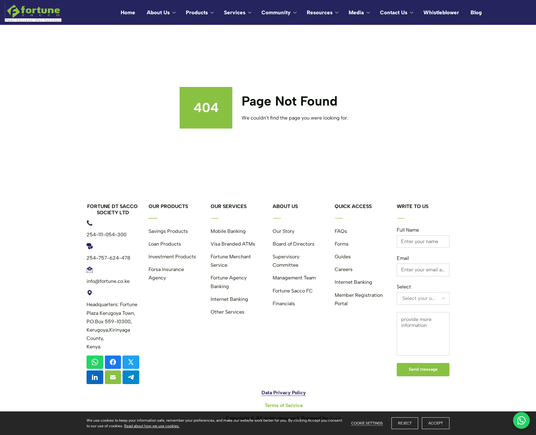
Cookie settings (367, 423)
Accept (435, 423)
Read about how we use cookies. (152, 426)
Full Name (408, 230)
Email (403, 258)
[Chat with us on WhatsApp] (521, 420)
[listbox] (423, 298)
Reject (405, 423)
